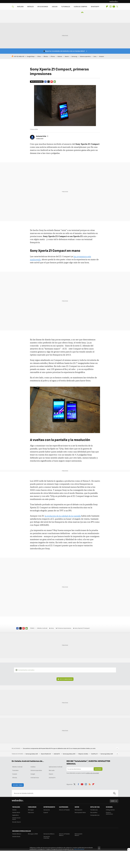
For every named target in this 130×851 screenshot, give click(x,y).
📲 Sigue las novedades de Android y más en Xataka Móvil (64, 51)
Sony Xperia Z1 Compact (82, 628)
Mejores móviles (83, 754)
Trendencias (94, 810)
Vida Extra (31, 812)
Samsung (74, 56)
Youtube (114, 6)
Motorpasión (78, 810)
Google (33, 774)
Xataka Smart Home (16, 818)
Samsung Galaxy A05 (69, 754)
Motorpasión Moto (80, 812)
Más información (79, 849)
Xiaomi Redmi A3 (46, 754)
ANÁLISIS (20, 6)
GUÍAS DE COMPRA (80, 6)
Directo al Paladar (64, 810)
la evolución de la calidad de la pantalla (63, 515)
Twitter (117, 6)
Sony (94, 56)
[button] (42, 136)
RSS (89, 784)
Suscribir (98, 769)
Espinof (45, 812)
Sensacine (46, 810)
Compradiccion (94, 815)
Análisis (33, 767)
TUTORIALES (65, 6)
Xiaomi (67, 56)
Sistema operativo (85, 56)
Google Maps (31, 56)
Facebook (45, 81)
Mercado (51, 770)
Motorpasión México (78, 834)
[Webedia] (113, 1)
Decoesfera (93, 812)
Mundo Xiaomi (16, 822)
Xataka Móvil (16, 812)
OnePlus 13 (94, 754)
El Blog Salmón (110, 810)
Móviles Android (42, 628)
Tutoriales (15, 770)
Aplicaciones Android (55, 767)
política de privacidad (92, 773)
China (39, 56)
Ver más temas (18, 785)
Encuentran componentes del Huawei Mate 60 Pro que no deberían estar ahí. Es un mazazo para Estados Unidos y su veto (59, 748)
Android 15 (57, 754)
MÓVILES (30, 6)
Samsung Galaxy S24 (106, 754)
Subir (112, 801)
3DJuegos (31, 810)
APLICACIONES (42, 6)
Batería (60, 56)
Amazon (101, 56)
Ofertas (45, 56)
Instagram (110, 6)
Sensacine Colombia (46, 837)
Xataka (14, 810)
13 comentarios (37, 81)
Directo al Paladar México (64, 834)
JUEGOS (54, 6)
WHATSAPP (95, 6)
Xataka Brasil (16, 836)
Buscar (114, 793)
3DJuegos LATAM (33, 834)
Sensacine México (48, 834)
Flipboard (107, 6)
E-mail (54, 81)
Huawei (14, 774)
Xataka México (16, 834)
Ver (65, 679)
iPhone (53, 56)
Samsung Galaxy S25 (32, 754)
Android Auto (35, 777)
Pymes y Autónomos (109, 813)
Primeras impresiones (64, 628)
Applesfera (15, 815)
